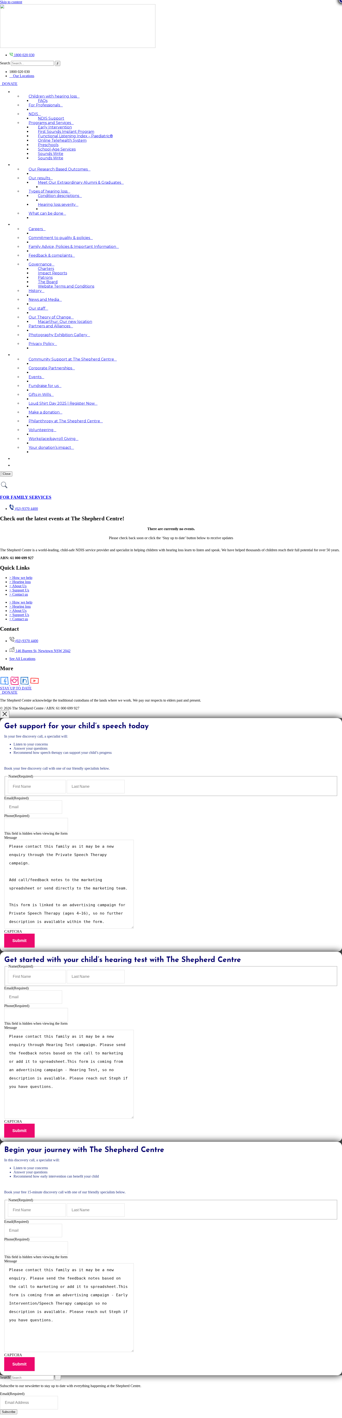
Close (6, 474)
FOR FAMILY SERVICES (25, 497)
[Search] (57, 63)
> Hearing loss (20, 582)
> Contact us (18, 594)
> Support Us (19, 590)
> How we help (20, 578)
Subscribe (8, 1412)
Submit (19, 940)
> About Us (18, 586)
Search (5, 63)
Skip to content (11, 2)
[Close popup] (4, 714)
